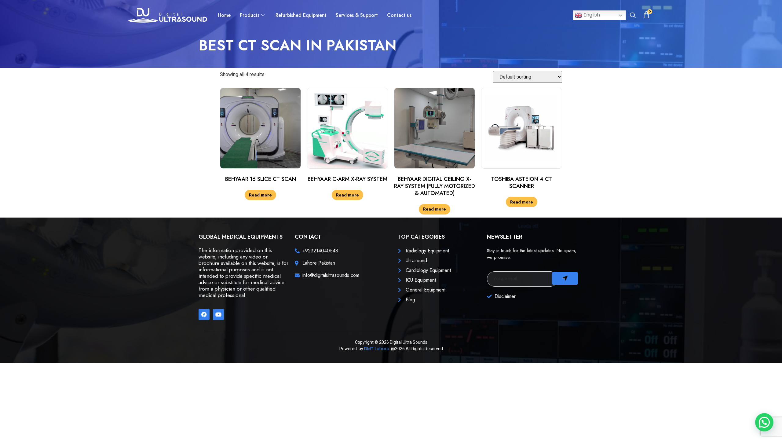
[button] (632, 16)
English (591, 14)
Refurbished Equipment (301, 15)
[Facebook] (204, 314)
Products (249, 15)
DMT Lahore (376, 349)
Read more (260, 195)
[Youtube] (218, 314)
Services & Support (357, 15)
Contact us (399, 15)
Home (224, 15)
